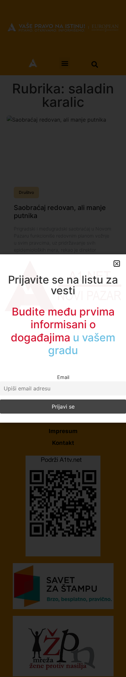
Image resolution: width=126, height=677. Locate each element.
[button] (116, 263)
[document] (63, 338)
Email (63, 377)
